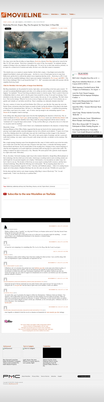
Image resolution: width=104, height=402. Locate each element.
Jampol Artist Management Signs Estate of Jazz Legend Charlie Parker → (86, 102)
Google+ (60, 376)
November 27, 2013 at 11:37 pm (58, 278)
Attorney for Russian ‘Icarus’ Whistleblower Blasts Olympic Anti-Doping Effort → (86, 119)
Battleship (38, 61)
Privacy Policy (35, 376)
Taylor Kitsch (46, 108)
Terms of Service (45, 376)
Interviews (55, 14)
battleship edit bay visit (19, 186)
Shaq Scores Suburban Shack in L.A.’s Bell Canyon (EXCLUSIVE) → (86, 83)
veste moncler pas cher (52, 312)
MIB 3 (63, 78)
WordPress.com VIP (13, 383)
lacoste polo (8, 292)
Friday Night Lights (21, 118)
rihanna (34, 186)
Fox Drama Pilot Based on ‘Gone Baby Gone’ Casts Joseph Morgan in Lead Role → (86, 131)
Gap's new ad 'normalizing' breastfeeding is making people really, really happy (35, 329)
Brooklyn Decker (60, 118)
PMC (11, 376)
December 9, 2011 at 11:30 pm (58, 241)
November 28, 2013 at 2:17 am (58, 289)
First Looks (7, 22)
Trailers (72, 14)
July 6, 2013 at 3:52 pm (60, 251)
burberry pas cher (40, 268)
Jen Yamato (19, 22)
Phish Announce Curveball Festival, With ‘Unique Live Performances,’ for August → (86, 88)
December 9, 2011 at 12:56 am (58, 226)
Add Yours (63, 28)
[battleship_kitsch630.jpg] (36, 44)
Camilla (6, 254)
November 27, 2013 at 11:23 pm (58, 262)
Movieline (21, 15)
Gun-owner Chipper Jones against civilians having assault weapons (36, 324)
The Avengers (54, 78)
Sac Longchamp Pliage (11, 265)
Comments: (54, 28)
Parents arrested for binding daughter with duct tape (36, 326)
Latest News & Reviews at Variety (86, 136)
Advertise (53, 376)
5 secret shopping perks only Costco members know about (35, 330)
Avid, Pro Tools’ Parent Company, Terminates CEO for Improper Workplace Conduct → (85, 95)
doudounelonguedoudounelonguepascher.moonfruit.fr (23, 310)
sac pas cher (18, 285)
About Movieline (26, 376)
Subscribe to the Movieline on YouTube (31, 194)
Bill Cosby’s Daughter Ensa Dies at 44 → (85, 78)
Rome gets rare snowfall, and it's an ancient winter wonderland (35, 327)
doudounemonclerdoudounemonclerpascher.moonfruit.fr (24, 281)
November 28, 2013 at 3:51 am (58, 306)
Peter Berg (49, 61)
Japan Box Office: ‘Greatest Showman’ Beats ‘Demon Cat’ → (86, 108)
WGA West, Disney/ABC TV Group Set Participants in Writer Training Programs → (86, 125)
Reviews (46, 14)
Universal (52, 186)
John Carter (41, 118)
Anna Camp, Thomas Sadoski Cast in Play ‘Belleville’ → (86, 113)
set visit (39, 186)
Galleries (64, 14)
